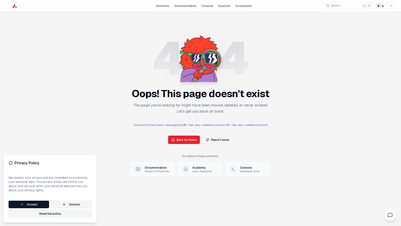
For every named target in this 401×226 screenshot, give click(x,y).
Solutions (162, 6)
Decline (74, 204)
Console (207, 6)
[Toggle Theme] (380, 6)
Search (350, 5)
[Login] (391, 6)
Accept (32, 204)
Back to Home (186, 139)
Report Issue (220, 139)
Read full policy (50, 213)
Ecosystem (244, 6)
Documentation (185, 6)
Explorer (224, 6)
